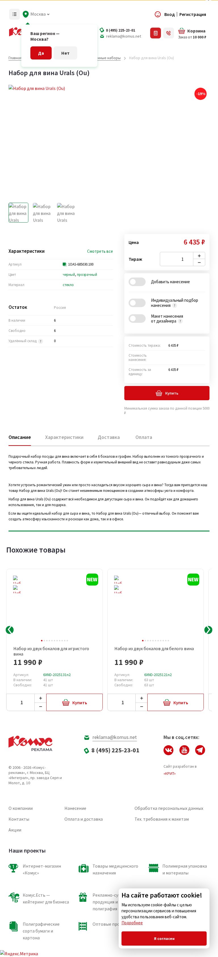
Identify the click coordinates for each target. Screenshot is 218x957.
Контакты (19, 819)
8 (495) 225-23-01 (120, 30)
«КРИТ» (170, 773)
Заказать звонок (168, 33)
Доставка (109, 437)
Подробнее (132, 922)
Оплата (143, 437)
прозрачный (87, 274)
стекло (68, 284)
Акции (15, 830)
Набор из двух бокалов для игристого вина (51, 651)
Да (41, 53)
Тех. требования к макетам (162, 819)
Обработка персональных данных (169, 808)
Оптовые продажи (111, 924)
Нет (65, 53)
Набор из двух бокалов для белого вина (154, 648)
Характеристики (64, 437)
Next (208, 630)
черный (69, 274)
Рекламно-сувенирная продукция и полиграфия (115, 901)
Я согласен (164, 938)
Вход (169, 14)
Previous (10, 630)
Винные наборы (107, 57)
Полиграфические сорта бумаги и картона (41, 930)
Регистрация (192, 14)
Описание (20, 437)
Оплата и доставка (83, 819)
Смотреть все (100, 251)
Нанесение (75, 808)
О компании (21, 808)
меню (14, 14)
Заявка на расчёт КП (155, 33)
